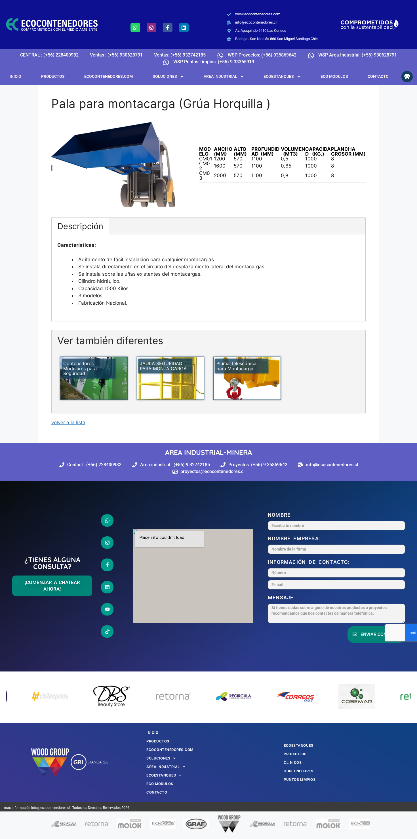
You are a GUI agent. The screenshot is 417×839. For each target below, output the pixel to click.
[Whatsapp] (135, 27)
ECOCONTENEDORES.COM (108, 76)
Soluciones (165, 76)
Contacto (378, 76)
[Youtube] (107, 609)
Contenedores (298, 771)
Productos (53, 76)
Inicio (15, 76)
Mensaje (282, 598)
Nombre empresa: (295, 538)
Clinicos (293, 762)
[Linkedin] (184, 27)
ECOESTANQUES (279, 76)
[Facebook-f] (167, 27)
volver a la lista (68, 422)
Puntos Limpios (299, 779)
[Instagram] (151, 27)
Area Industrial (220, 76)
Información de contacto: (310, 562)
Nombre (280, 515)
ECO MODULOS (334, 76)
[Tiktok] (107, 631)
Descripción (80, 226)
